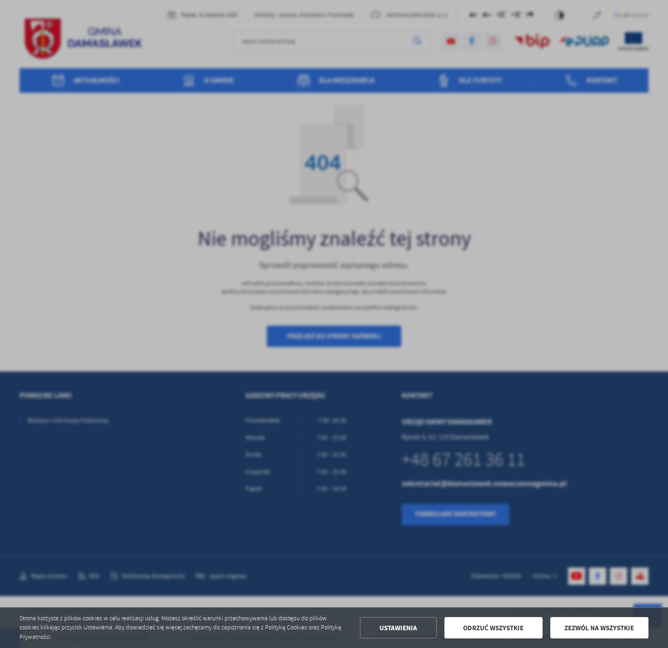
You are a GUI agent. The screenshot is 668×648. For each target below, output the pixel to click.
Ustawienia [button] (398, 628)
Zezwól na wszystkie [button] (599, 628)
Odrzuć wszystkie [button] (493, 628)
